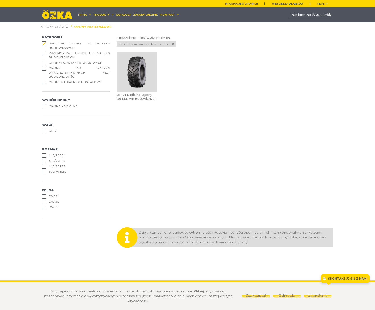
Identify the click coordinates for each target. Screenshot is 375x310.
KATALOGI (123, 14)
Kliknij (199, 291)
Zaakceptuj (256, 295)
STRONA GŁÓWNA (55, 26)
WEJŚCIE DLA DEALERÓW (287, 3)
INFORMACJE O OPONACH (241, 3)
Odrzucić (287, 295)
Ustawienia (317, 295)
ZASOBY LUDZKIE (145, 14)
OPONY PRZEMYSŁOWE (93, 26)
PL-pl (320, 3)
